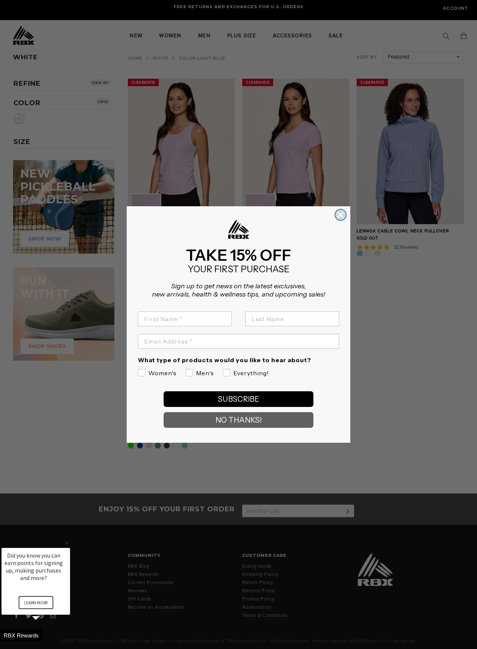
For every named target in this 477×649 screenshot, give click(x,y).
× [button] (66, 542)
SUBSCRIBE (238, 399)
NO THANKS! (238, 420)
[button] (44, 635)
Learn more (36, 602)
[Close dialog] (340, 214)
